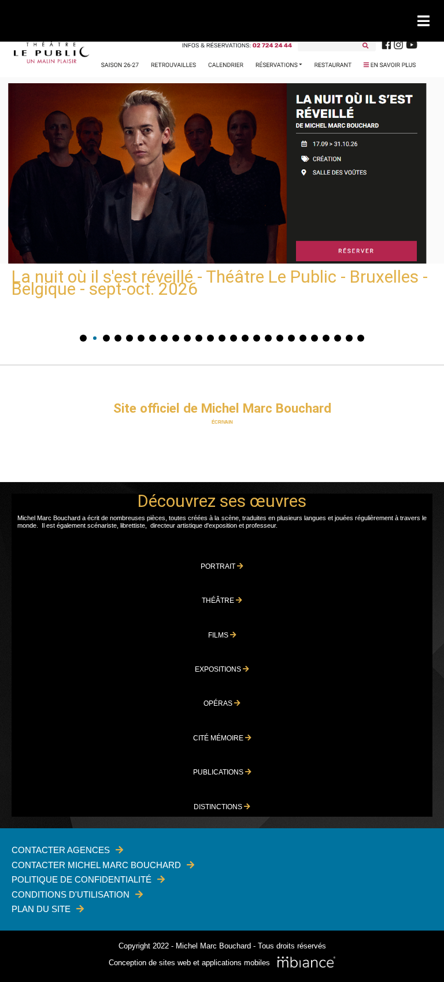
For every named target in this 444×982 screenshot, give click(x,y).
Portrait (219, 566)
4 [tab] (117, 338)
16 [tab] (256, 338)
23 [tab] (337, 338)
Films (219, 635)
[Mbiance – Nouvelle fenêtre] (306, 963)
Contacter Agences (61, 850)
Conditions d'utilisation (71, 894)
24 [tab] (349, 338)
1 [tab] (83, 338)
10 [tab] (187, 338)
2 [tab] (94, 338)
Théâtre (219, 600)
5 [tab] (129, 338)
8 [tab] (164, 338)
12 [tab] (210, 338)
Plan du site (41, 909)
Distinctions (219, 807)
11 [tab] (198, 338)
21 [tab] (314, 338)
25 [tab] (360, 338)
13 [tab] (222, 338)
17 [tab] (268, 338)
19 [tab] (291, 338)
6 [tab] (141, 338)
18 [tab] (279, 338)
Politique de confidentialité (81, 879)
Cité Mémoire (219, 738)
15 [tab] (245, 338)
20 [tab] (302, 338)
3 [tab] (106, 338)
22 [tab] (326, 338)
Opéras (219, 703)
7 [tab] (152, 338)
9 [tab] (175, 338)
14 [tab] (233, 338)
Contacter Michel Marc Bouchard (96, 865)
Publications (219, 772)
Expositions (219, 669)
